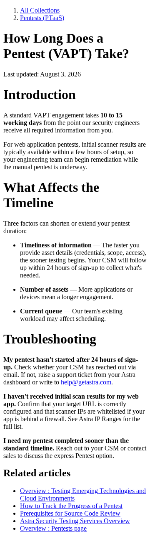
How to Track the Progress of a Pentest (71, 505)
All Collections (40, 10)
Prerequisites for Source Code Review (70, 513)
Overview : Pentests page (53, 528)
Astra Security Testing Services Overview (75, 520)
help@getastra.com (86, 382)
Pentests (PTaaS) (42, 17)
